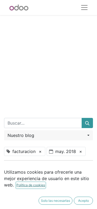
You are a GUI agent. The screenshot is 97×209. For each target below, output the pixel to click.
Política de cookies (30, 185)
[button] (48, 135)
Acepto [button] (83, 201)
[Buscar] (87, 123)
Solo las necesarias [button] (55, 201)
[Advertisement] (48, 63)
